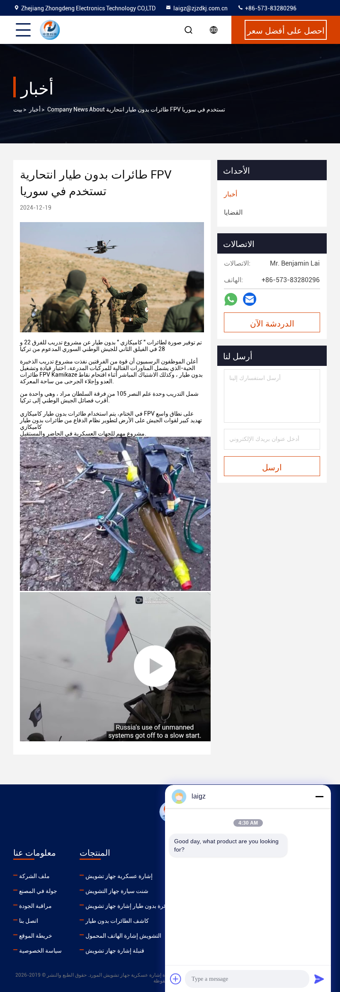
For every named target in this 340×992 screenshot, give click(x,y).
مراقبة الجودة (35, 905)
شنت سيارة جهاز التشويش (116, 891)
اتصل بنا (28, 920)
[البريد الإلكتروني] (249, 299)
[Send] (319, 979)
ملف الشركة (34, 876)
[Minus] (319, 796)
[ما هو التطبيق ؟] (230, 299)
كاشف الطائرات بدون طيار (117, 920)
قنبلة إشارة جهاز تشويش (114, 950)
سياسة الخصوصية (40, 950)
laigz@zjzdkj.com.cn (200, 8)
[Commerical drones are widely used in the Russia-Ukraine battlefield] (154, 666)
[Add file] (176, 979)
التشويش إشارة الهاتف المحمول (123, 935)
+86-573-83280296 (270, 8)
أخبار (35, 109)
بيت (17, 109)
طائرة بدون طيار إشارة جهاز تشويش (128, 905)
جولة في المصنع (38, 891)
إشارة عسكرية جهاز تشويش (119, 876)
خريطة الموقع (35, 935)
